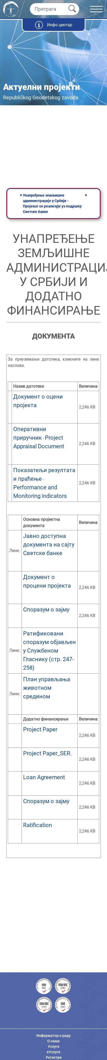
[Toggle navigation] (98, 9)
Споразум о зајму (47, 609)
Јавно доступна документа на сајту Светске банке (48, 544)
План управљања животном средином (46, 688)
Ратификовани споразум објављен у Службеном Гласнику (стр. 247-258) (49, 650)
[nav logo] (11, 8)
